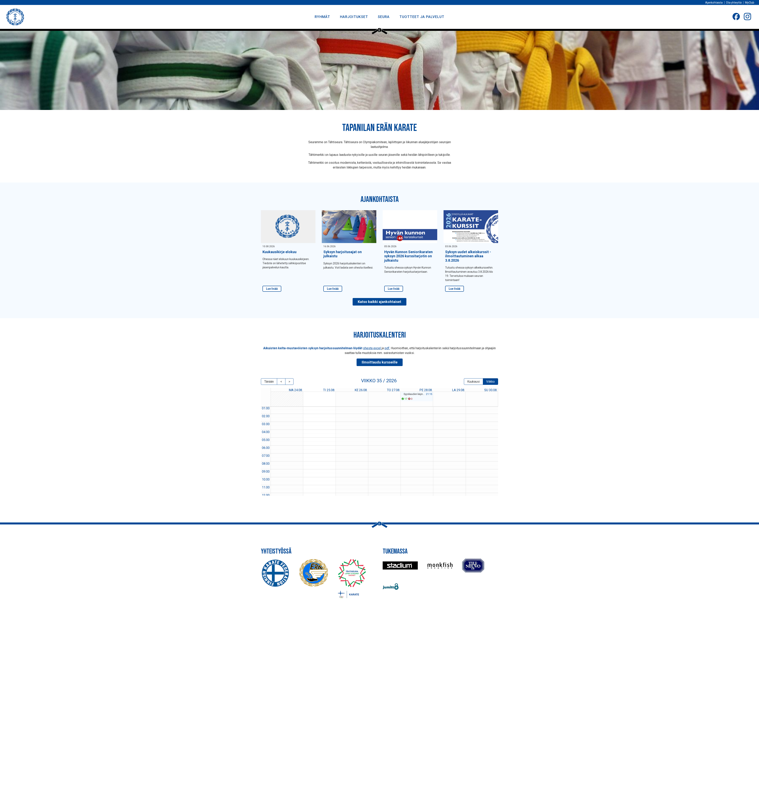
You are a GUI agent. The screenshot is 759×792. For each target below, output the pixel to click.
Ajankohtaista (714, 2)
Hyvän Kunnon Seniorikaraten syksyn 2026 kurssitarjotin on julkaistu (408, 256)
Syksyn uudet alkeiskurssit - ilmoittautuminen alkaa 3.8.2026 (468, 256)
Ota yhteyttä (734, 2)
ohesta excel (372, 348)
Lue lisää (272, 288)
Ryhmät (322, 17)
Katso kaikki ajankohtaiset (379, 302)
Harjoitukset (354, 17)
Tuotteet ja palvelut (421, 17)
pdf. (387, 348)
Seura (384, 17)
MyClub (749, 2)
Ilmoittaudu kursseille (379, 362)
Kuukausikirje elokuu (279, 252)
